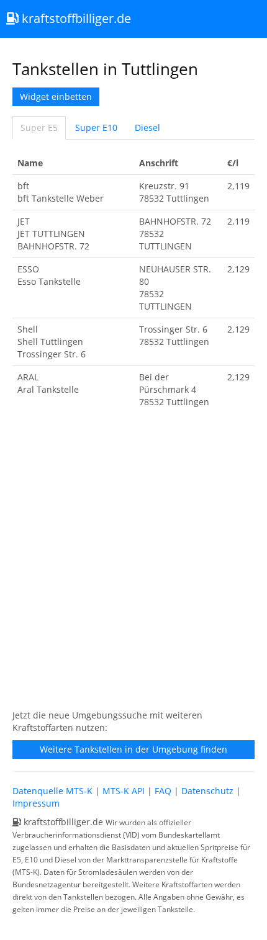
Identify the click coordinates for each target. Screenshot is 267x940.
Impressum (36, 803)
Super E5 (39, 127)
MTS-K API (123, 791)
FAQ (163, 791)
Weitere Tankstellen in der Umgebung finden (133, 749)
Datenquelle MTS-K (52, 791)
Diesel (147, 127)
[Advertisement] (133, 565)
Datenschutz (207, 791)
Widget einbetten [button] (56, 96)
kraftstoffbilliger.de (75, 18)
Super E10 (96, 127)
